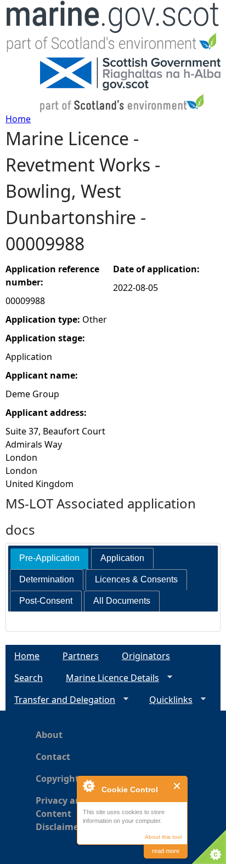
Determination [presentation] (46, 579)
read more (165, 851)
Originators (146, 656)
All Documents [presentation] (121, 600)
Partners (81, 656)
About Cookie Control (88, 785)
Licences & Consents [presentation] (136, 579)
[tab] (49, 558)
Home (18, 119)
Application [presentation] (122, 558)
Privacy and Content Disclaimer (61, 813)
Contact (53, 757)
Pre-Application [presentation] (49, 558)
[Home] (113, 29)
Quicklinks (166, 700)
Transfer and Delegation (60, 700)
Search (28, 678)
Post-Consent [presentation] (45, 600)
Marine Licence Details (108, 678)
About (49, 735)
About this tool (163, 837)
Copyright (57, 779)
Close (177, 785)
